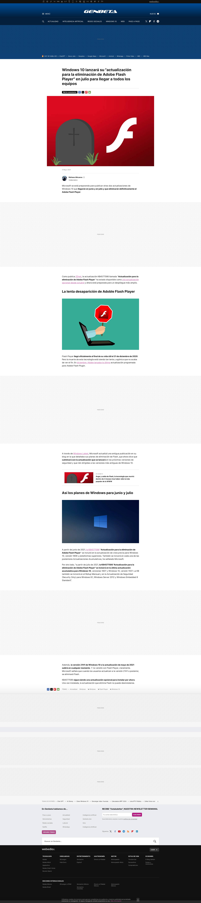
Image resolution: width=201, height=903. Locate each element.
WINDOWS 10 (111, 21)
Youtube (119, 831)
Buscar (155, 841)
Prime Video (130, 56)
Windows (82, 689)
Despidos (82, 56)
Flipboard (150, 21)
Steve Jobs (71, 56)
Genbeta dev (87, 819)
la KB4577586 (92, 549)
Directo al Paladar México (99, 885)
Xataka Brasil (47, 887)
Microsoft (102, 56)
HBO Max (146, 56)
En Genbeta (99, 474)
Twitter (146, 21)
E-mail (89, 92)
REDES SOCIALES (95, 21)
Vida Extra (63, 862)
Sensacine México (83, 884)
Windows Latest (80, 453)
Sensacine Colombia (80, 888)
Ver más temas (49, 832)
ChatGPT (62, 56)
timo (84, 823)
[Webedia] (48, 849)
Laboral (65, 823)
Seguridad (66, 819)
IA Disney (70, 801)
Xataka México (47, 884)
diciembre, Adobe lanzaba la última (93, 362)
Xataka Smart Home (49, 868)
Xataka (45, 859)
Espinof (79, 862)
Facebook (154, 21)
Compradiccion (133, 865)
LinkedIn (137, 831)
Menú (47, 14)
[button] (76, 177)
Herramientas (47, 819)
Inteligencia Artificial (89, 827)
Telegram (158, 21)
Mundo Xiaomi (47, 871)
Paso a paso (47, 815)
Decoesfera (132, 862)
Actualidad (73, 689)
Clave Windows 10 (83, 801)
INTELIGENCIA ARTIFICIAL (73, 21)
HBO (138, 56)
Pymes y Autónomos (149, 863)
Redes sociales (48, 823)
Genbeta (100, 11)
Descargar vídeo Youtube (100, 801)
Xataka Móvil (47, 862)
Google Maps (92, 56)
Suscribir (137, 814)
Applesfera (46, 865)
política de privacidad (130, 819)
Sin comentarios (70, 92)
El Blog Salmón (150, 859)
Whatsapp (120, 56)
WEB (122, 21)
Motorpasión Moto (117, 862)
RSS (128, 831)
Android (111, 56)
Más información (116, 901)
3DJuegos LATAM (65, 884)
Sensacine (80, 859)
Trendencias (132, 859)
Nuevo (153, 14)
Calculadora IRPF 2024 (119, 801)
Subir (153, 850)
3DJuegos (63, 859)
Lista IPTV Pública (136, 801)
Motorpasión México (115, 885)
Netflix (45, 827)
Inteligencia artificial (89, 815)
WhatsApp (66, 827)
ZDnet (78, 276)
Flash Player (103, 689)
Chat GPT (60, 801)
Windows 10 (116, 689)
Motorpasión (115, 859)
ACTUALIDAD (53, 21)
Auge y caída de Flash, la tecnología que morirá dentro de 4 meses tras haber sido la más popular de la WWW (115, 478)
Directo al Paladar (99, 859)
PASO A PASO (134, 21)
